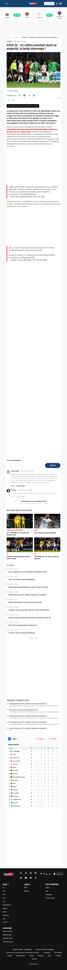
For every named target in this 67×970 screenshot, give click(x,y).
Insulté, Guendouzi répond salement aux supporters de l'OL (29, 617)
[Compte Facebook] (26, 873)
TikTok (49, 956)
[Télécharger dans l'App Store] (58, 873)
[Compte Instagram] (31, 873)
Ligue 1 (9, 42)
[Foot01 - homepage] (33, 4)
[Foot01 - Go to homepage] (9, 875)
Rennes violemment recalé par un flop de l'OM (25, 602)
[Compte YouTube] (26, 878)
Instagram (40, 956)
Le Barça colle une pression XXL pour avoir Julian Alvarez (28, 610)
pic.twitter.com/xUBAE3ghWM (22, 194)
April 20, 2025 (39, 197)
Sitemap (34, 959)
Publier (53, 465)
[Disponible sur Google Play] (45, 873)
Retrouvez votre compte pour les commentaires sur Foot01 (22, 952)
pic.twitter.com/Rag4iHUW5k (22, 257)
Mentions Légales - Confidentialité (22, 949)
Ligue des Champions (15, 530)
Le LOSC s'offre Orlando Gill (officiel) (21, 633)
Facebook (58, 956)
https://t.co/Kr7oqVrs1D (37, 255)
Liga (35, 530)
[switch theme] (57, 3)
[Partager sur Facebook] (24, 95)
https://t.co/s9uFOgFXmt (39, 192)
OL (8, 554)
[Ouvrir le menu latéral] (7, 4)
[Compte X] (21, 873)
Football (10, 956)
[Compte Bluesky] (31, 878)
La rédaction (46, 952)
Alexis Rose (14, 91)
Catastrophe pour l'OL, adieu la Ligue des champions (27, 595)
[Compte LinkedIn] (36, 873)
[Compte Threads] (36, 878)
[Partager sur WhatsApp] (19, 95)
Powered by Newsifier (33, 964)
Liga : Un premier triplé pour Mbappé (21, 579)
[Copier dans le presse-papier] (8, 100)
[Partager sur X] (29, 95)
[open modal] (60, 4)
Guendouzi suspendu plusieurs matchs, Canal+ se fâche (28, 587)
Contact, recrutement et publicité (45, 949)
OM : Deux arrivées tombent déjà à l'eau (22, 625)
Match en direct (20, 956)
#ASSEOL (51, 255)
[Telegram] (34, 95)
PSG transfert (58, 952)
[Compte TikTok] (21, 878)
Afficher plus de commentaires (33, 501)
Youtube (31, 956)
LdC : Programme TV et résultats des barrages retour (27, 572)
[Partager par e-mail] (13, 100)
